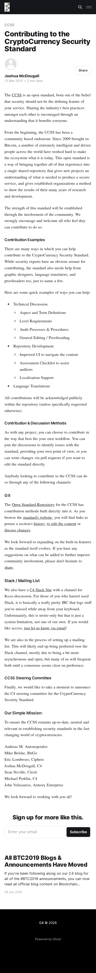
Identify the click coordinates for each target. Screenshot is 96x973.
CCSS (9, 25)
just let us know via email (45, 627)
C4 (41, 923)
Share (83, 70)
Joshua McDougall (21, 76)
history (39, 523)
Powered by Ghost (48, 939)
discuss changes (17, 530)
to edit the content (61, 523)
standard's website (37, 517)
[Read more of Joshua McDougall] (10, 64)
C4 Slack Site (41, 589)
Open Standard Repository (33, 504)
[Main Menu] (89, 7)
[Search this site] (80, 7)
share (8, 567)
